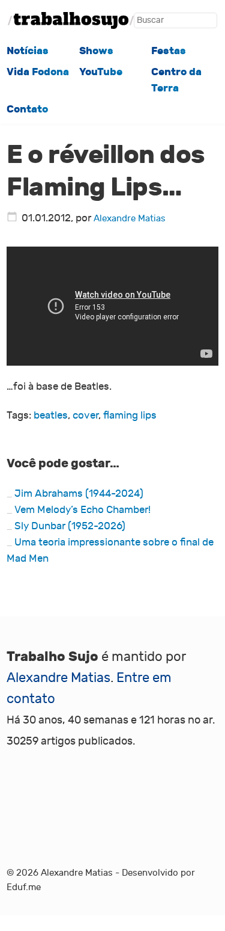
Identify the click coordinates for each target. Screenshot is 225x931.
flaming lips (130, 415)
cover (85, 415)
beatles (51, 415)
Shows (96, 51)
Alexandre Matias (130, 219)
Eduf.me (24, 887)
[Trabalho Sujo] (71, 20)
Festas (168, 51)
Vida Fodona (38, 72)
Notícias (28, 51)
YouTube (100, 72)
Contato (27, 109)
